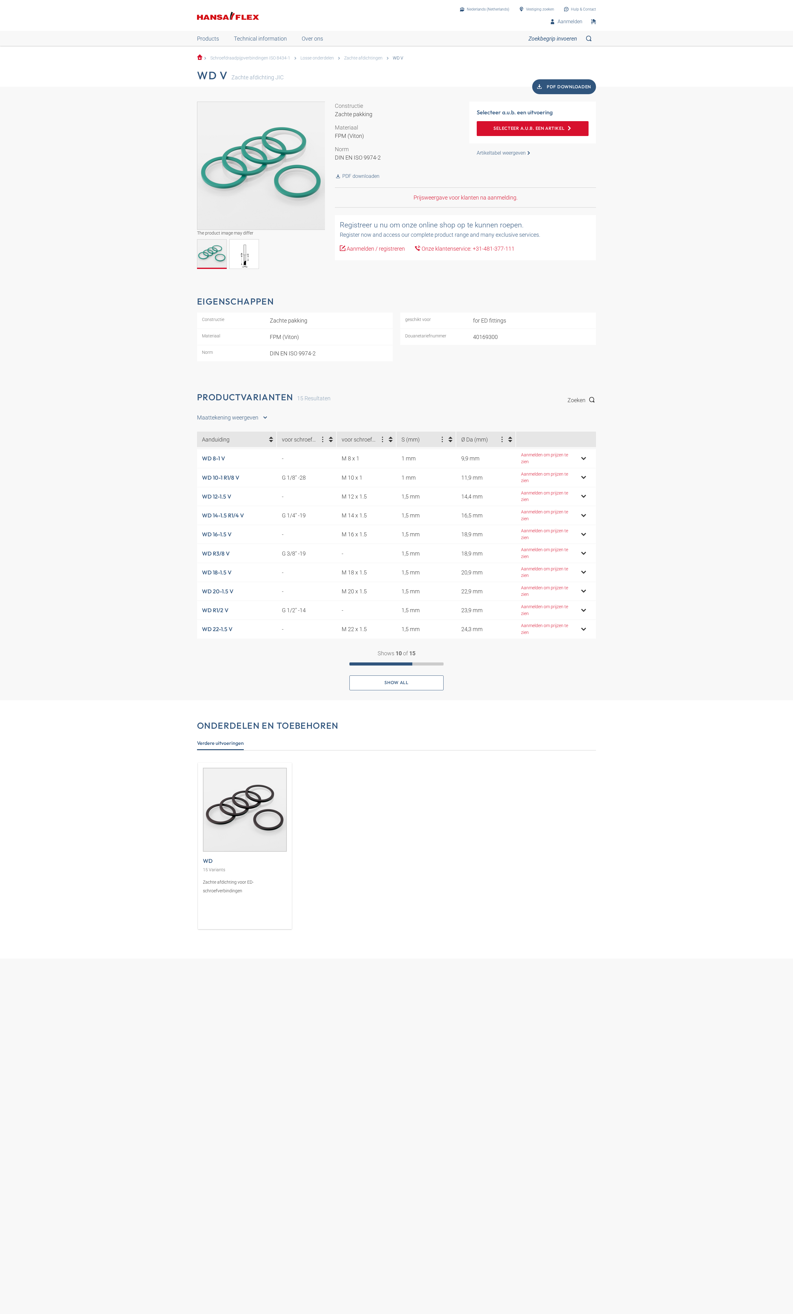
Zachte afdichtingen (363, 58)
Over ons (312, 38)
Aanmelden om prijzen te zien (544, 458)
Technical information (260, 38)
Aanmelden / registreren (375, 248)
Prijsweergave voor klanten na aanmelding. (466, 197)
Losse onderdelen (317, 58)
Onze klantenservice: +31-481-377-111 (467, 248)
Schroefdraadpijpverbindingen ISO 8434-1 (250, 58)
